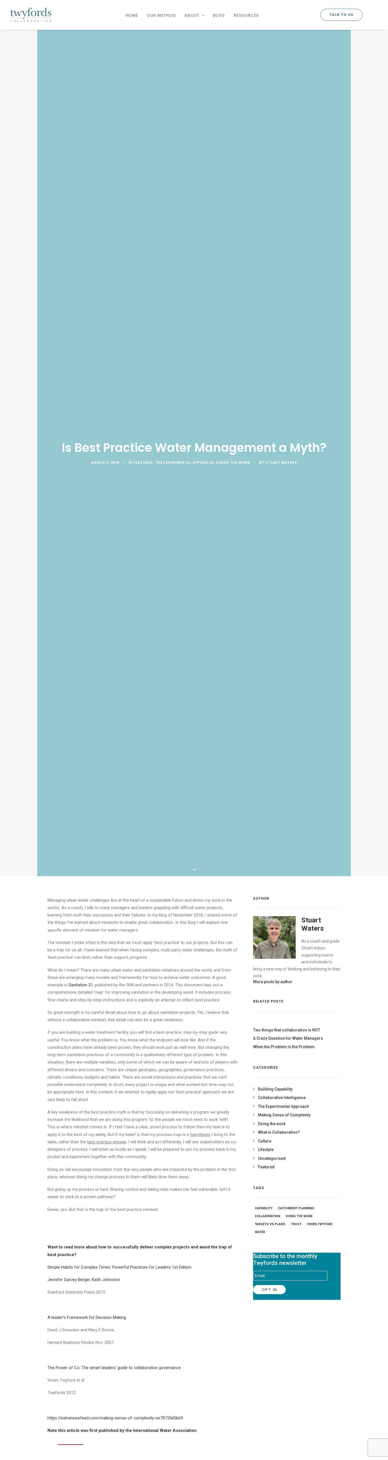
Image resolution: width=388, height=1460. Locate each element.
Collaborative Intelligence (282, 1097)
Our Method (161, 15)
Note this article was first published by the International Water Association (122, 1430)
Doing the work (233, 462)
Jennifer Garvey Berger (68, 1279)
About (192, 15)
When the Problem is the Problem (284, 1047)
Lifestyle (266, 1149)
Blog (219, 15)
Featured (143, 462)
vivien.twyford (320, 1224)
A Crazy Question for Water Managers (288, 1038)
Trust (296, 1224)
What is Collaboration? (279, 1132)
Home (132, 15)
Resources (246, 15)
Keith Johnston (106, 1279)
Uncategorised (272, 1158)
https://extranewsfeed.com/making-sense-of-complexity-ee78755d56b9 (115, 1418)
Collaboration (267, 1216)
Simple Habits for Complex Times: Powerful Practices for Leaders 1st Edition (119, 1267)
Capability (263, 1208)
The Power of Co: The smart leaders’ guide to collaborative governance (114, 1367)
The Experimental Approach (184, 462)
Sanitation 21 (80, 984)
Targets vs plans (270, 1224)
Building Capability (275, 1089)
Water (260, 1232)
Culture (264, 1141)
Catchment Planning (296, 1208)
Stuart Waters (281, 462)
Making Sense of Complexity (284, 1115)
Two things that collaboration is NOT (286, 1030)
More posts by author (273, 981)
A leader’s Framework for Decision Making (86, 1317)
